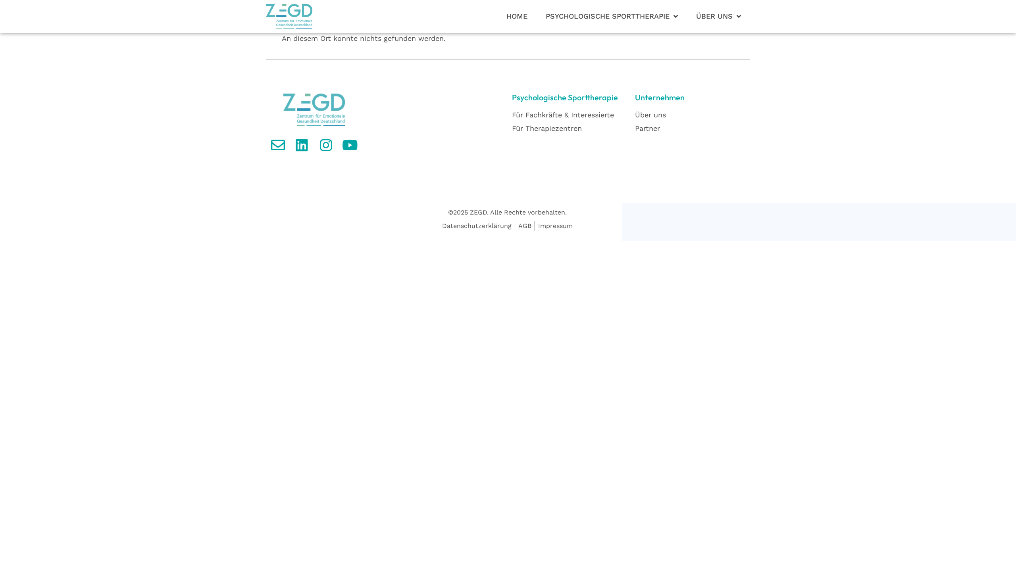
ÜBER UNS (714, 16)
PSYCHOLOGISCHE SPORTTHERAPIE (608, 16)
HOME (516, 16)
